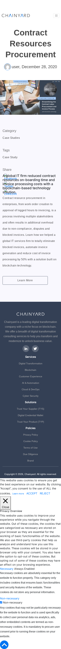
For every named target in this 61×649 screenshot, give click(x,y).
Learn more (18, 493)
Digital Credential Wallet (30, 415)
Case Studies (11, 137)
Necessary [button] (7, 568)
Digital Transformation (30, 363)
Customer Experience (30, 376)
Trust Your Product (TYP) (30, 421)
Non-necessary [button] (9, 598)
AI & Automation (30, 383)
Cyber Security (30, 395)
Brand (30, 460)
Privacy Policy (30, 434)
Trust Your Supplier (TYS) (30, 408)
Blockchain (30, 370)
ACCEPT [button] (31, 493)
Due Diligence (30, 454)
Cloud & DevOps (30, 389)
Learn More (25, 280)
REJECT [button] (45, 493)
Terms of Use (30, 447)
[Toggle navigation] (56, 15)
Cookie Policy (30, 441)
